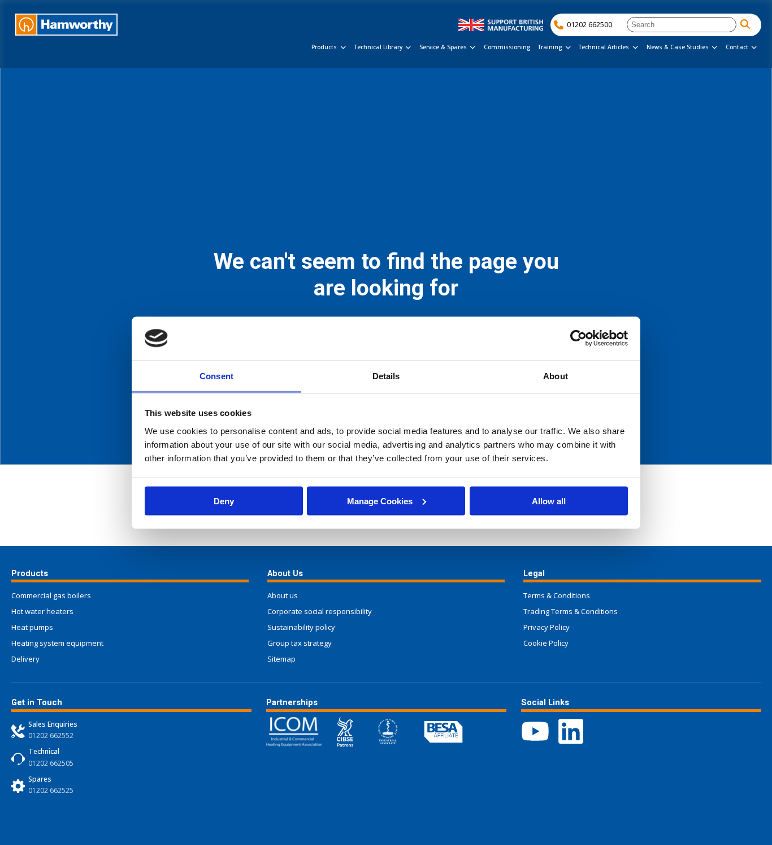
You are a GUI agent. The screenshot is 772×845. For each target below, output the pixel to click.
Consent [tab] (216, 375)
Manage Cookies (380, 500)
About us (282, 595)
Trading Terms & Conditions (570, 611)
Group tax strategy (299, 643)
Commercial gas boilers (51, 595)
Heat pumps (32, 627)
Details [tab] (386, 375)
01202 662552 (50, 735)
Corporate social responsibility (319, 611)
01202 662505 (50, 763)
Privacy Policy (546, 627)
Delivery (25, 659)
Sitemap (281, 659)
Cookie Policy (546, 643)
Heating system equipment (57, 643)
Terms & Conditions (556, 595)
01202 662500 (589, 24)
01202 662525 (50, 790)
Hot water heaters (42, 611)
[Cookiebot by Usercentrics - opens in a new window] (578, 337)
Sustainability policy (301, 627)
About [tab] (555, 375)
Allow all (549, 500)
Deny (224, 500)
